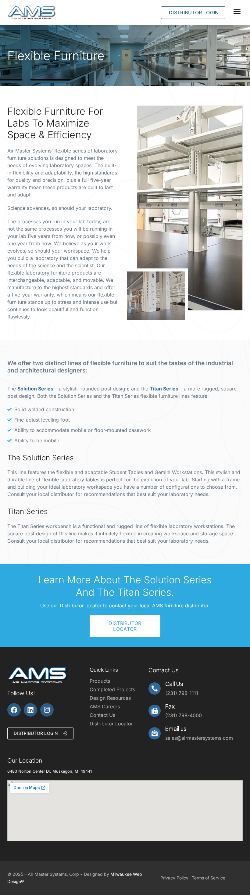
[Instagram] (47, 710)
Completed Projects (112, 689)
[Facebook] (14, 710)
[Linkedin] (30, 710)
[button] (237, 11)
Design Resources (110, 698)
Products (100, 681)
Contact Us (102, 715)
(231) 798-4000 (183, 715)
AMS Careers (105, 706)
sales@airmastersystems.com (199, 738)
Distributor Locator (111, 724)
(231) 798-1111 (181, 693)
